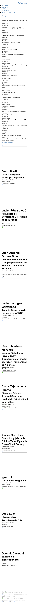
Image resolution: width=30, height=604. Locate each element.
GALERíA (4, 9)
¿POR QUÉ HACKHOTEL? (9, 12)
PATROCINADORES (7, 10)
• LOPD (13, 596)
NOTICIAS (19, 2)
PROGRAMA (5, 5)
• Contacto (7, 596)
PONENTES (5, 7)
